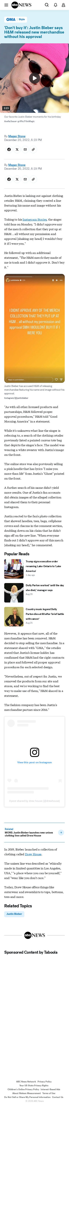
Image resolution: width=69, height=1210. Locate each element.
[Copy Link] (33, 149)
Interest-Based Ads (50, 1089)
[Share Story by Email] (25, 149)
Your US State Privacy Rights (33, 1085)
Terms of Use (48, 1093)
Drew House (33, 854)
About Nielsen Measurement (26, 1093)
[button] (6, 4)
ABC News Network (26, 1081)
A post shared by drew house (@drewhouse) (34, 800)
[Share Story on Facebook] (9, 149)
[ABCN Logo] (21, 5)
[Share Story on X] (17, 149)
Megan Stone (16, 136)
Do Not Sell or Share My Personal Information (27, 1097)
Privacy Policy (45, 1081)
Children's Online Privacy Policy (23, 1089)
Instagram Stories (35, 219)
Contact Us (57, 1097)
